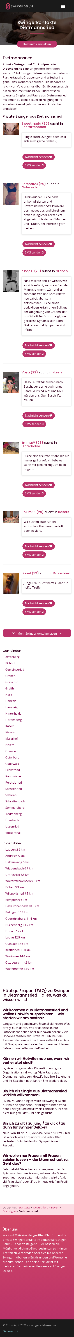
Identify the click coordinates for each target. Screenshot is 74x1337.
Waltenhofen (19, 969)
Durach (15, 931)
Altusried (15, 856)
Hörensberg (13, 720)
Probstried (12, 770)
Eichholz (11, 663)
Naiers (9, 745)
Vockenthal (12, 833)
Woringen (17, 956)
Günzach (16, 944)
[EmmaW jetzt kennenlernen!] (11, 448)
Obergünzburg (21, 919)
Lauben (15, 850)
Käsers (10, 726)
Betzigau (16, 912)
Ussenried (12, 826)
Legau (15, 937)
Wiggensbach (19, 868)
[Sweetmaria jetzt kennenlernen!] (11, 129)
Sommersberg (15, 808)
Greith (9, 688)
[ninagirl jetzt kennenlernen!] (11, 281)
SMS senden (33, 165)
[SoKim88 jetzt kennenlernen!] (11, 517)
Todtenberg (13, 814)
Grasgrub (11, 682)
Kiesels (10, 732)
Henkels (10, 701)
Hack (8, 695)
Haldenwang (17, 862)
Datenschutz (11, 1331)
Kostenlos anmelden (37, 44)
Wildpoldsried (19, 893)
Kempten (16, 900)
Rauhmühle (13, 776)
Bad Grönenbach (22, 906)
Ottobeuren (18, 962)
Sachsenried (13, 789)
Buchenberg (19, 925)
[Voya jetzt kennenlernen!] (11, 382)
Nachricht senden (37, 157)
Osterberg (12, 757)
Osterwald (12, 764)
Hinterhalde (13, 713)
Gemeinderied (14, 670)
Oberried (11, 751)
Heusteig (11, 707)
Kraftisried (18, 950)
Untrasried (17, 875)
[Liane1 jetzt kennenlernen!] (11, 583)
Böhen (14, 887)
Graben (10, 676)
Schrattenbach (15, 801)
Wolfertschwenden (22, 881)
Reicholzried (13, 782)
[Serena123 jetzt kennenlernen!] (11, 194)
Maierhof (11, 739)
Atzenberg (12, 657)
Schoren (11, 795)
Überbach (12, 820)
